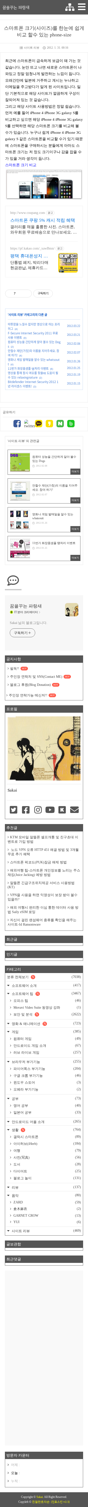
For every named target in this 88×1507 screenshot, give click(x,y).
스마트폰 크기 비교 (20, 165)
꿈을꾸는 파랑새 (15, 7)
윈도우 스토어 (46, 1082)
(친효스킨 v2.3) (60, 1502)
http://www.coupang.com (27, 213)
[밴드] (71, 424)
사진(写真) (46, 1157)
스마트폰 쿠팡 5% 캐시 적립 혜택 (42, 220)
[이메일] (74, 810)
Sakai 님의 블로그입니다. (28, 623)
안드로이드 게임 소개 (46, 1046)
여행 (46, 1150)
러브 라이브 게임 (46, 1052)
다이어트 (46, 1171)
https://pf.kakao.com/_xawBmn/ (32, 248)
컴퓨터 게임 (46, 1039)
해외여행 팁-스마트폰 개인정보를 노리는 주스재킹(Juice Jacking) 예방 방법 (44, 873)
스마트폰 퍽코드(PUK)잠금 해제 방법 (38, 862)
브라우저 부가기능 (46, 1062)
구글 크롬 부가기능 (46, 1076)
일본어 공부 (46, 1112)
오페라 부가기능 (46, 1089)
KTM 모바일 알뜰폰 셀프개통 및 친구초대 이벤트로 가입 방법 (43, 839)
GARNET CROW (46, 1215)
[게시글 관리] (26, 293)
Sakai (39, 1497)
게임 (46, 1032)
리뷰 (46, 1187)
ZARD (46, 1202)
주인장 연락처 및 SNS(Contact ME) (40, 677)
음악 (46, 1195)
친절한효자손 (41, 1502)
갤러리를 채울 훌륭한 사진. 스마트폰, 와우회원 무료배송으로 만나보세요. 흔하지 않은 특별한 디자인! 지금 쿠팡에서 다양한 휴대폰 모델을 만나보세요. (43, 230)
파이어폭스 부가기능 (46, 1069)
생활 (46, 1130)
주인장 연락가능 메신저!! (32, 695)
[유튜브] (50, 810)
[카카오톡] (38, 424)
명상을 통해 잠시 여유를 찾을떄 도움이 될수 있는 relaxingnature (33, 375)
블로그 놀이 (46, 1178)
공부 (46, 1098)
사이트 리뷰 (31, 47)
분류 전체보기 (44, 977)
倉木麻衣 (46, 1209)
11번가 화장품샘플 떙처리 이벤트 (28, 368)
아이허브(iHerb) (46, 1144)
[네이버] (60, 424)
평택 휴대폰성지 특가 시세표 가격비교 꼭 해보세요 (29, 256)
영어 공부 (46, 1106)
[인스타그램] (38, 810)
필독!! (18, 668)
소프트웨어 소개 (46, 985)
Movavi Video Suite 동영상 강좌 (46, 1007)
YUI (46, 1222)
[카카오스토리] (49, 424)
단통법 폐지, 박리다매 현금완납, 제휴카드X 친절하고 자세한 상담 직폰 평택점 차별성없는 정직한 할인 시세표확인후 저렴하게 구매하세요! (29, 265)
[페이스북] (17, 424)
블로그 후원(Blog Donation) (34, 685)
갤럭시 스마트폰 (46, 1137)
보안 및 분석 (46, 1014)
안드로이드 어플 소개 (46, 1122)
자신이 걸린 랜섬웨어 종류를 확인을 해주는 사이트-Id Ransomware (42, 922)
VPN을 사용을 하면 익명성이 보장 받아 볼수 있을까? (42, 897)
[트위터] (28, 424)
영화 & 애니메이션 (46, 1023)
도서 (46, 1164)
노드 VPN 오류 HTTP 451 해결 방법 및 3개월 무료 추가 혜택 (43, 852)
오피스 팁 (46, 1001)
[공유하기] (20, 293)
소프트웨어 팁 (46, 993)
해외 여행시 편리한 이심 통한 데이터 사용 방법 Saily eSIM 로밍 (43, 910)
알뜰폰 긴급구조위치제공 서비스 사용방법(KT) (41, 885)
